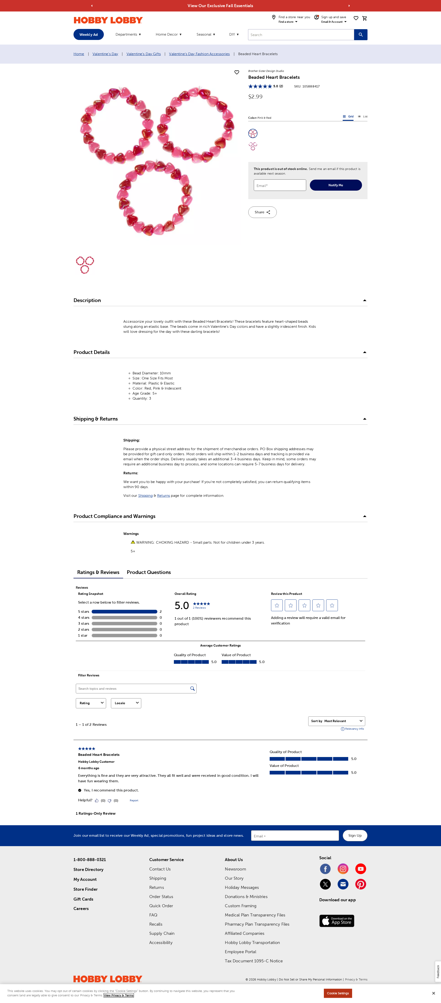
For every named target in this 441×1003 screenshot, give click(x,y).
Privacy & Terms (356, 979)
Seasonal (204, 34)
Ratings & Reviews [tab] (98, 572)
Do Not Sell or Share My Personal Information (310, 979)
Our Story (234, 878)
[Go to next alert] (349, 5)
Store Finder (86, 889)
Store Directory (88, 869)
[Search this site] (361, 34)
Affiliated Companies (244, 933)
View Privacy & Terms (118, 995)
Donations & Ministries (246, 896)
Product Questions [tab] (149, 572)
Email (258, 836)
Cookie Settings (338, 993)
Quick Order (161, 905)
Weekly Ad (88, 34)
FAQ (153, 915)
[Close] (434, 993)
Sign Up (355, 835)
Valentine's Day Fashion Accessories (199, 54)
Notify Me (335, 185)
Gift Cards (83, 899)
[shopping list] (356, 18)
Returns (163, 495)
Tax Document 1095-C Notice (254, 960)
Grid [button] (348, 117)
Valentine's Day (105, 54)
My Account (85, 879)
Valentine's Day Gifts (144, 54)
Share (259, 212)
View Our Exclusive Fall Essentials (220, 5)
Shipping (145, 495)
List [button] (363, 117)
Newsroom (235, 869)
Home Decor (167, 34)
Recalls (155, 924)
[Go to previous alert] (91, 5)
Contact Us (160, 869)
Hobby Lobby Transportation (252, 942)
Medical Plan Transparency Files (255, 915)
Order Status (161, 896)
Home (79, 54)
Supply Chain (162, 933)
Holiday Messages (242, 887)
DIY (232, 34)
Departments (126, 34)
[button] (252, 133)
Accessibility (160, 942)
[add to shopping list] (237, 73)
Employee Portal (240, 951)
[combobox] (301, 34)
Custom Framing (240, 905)
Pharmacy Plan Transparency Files (257, 924)
